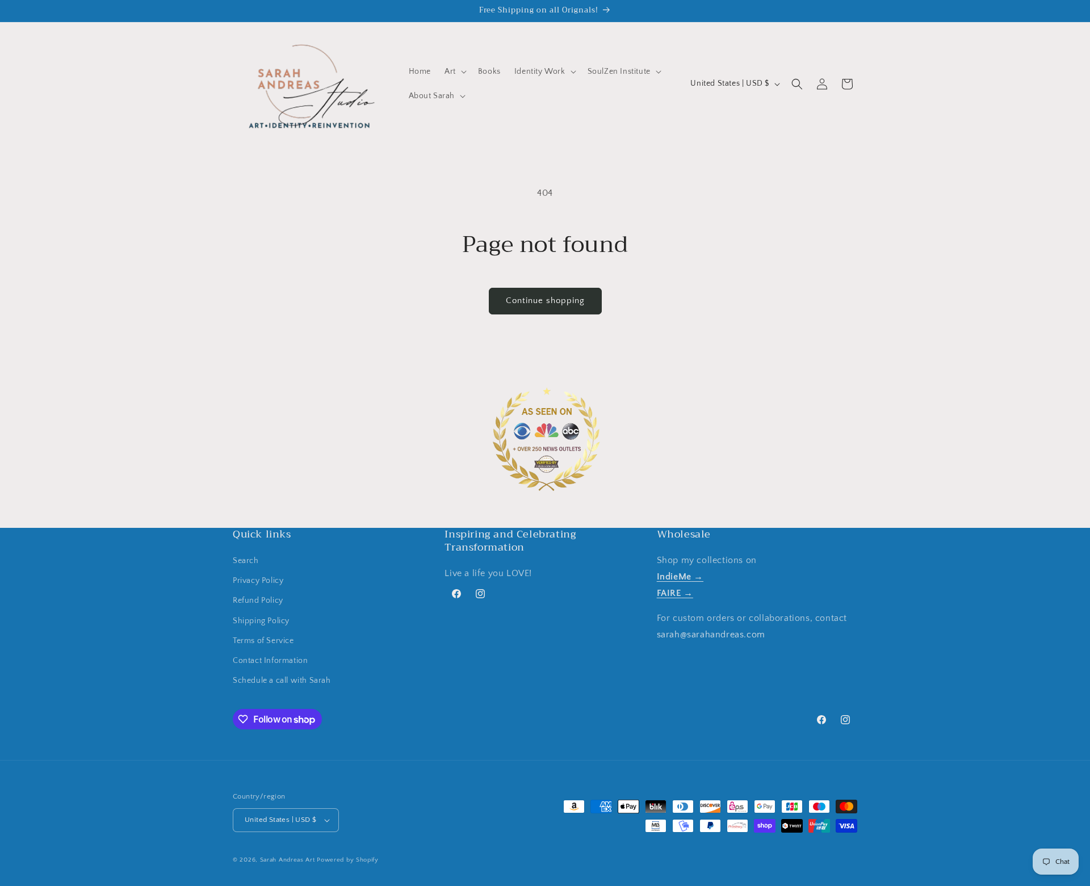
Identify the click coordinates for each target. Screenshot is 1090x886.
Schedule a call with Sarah (282, 680)
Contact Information (270, 660)
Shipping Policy (261, 620)
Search (246, 560)
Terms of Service (263, 640)
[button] (454, 71)
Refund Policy (258, 600)
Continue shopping (545, 300)
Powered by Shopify (348, 859)
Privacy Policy (258, 580)
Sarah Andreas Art (287, 859)
